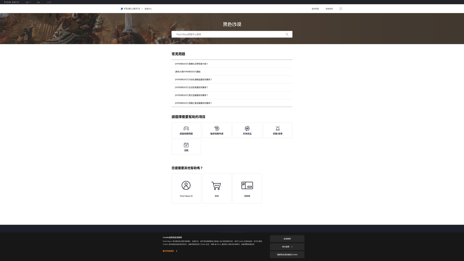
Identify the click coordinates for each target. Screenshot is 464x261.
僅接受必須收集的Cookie (287, 255)
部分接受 (286, 247)
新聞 (38, 2)
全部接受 (287, 239)
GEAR (49, 2)
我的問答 (315, 8)
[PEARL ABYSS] (11, 2)
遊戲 (27, 2)
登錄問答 (329, 8)
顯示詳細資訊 (168, 251)
